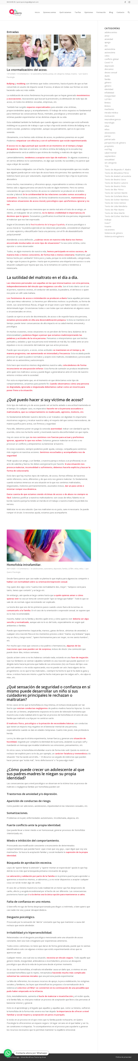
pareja (50, 74)
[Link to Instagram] (129, 2)
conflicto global (111, 59)
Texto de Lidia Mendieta (116, 206)
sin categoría (59, 74)
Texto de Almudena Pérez (117, 172)
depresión (57, 569)
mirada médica (111, 112)
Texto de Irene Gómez (115, 202)
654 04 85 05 (11, 2)
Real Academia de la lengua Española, (48, 224)
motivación (110, 116)
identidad (109, 89)
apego (108, 42)
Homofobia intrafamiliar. (24, 565)
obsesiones (110, 132)
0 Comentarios (23, 74)
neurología (109, 122)
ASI (106, 45)
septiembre (110, 156)
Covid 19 (109, 62)
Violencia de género (114, 233)
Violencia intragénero (114, 236)
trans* (108, 223)
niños (81, 569)
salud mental (110, 152)
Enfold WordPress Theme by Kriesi (33, 1057)
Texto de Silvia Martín (115, 213)
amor (107, 35)
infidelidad (109, 92)
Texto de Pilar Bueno (114, 209)
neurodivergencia (113, 119)
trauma (74, 74)
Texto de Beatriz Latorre (116, 182)
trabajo (67, 74)
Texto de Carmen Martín (116, 192)
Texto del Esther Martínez (117, 216)
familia (45, 74)
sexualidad (109, 159)
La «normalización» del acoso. (27, 70)
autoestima (37, 74)
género (108, 82)
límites (108, 102)
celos (107, 55)
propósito (109, 146)
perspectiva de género (115, 142)
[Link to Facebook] (125, 2)
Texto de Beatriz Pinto (115, 186)
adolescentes (38, 569)
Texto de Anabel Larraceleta (118, 176)
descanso (109, 69)
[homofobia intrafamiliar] (49, 546)
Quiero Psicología (13, 572)
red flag (108, 149)
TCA (106, 166)
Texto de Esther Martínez (117, 199)
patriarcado (110, 139)
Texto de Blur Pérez (114, 189)
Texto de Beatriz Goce (115, 179)
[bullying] (49, 51)
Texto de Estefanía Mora (116, 196)
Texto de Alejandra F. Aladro (118, 169)
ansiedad (109, 39)
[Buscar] (128, 12)
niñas (76, 569)
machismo (109, 109)
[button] (8, 1053)
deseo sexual (111, 72)
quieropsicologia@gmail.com (28, 2)
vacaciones (110, 229)
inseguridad (110, 95)
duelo (107, 75)
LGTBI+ (71, 569)
